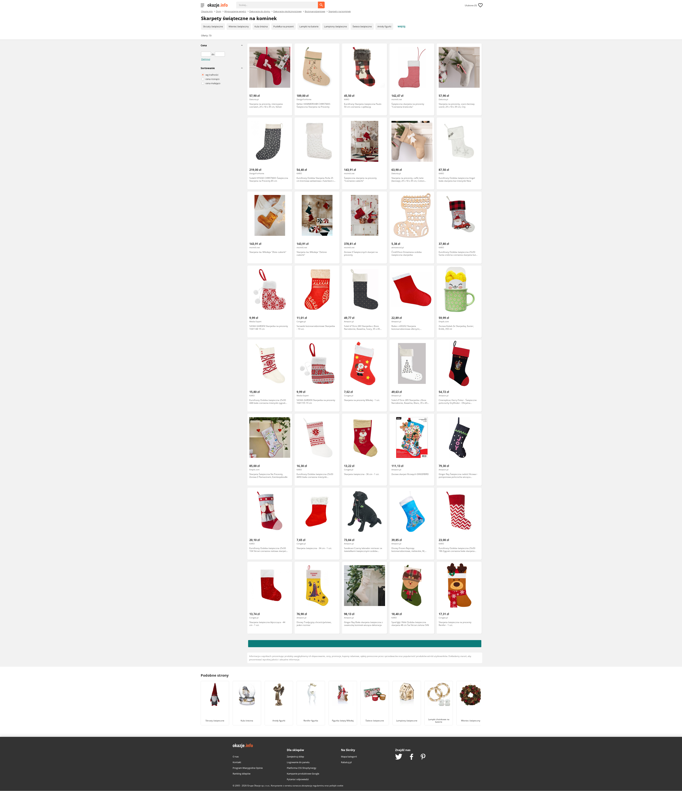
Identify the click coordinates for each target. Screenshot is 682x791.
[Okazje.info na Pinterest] (423, 757)
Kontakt (237, 762)
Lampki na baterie (308, 26)
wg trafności (211, 74)
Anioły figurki (384, 26)
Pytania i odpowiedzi (298, 779)
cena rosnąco (212, 79)
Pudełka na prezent (283, 26)
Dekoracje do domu (259, 11)
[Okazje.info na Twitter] (398, 757)
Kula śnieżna (261, 26)
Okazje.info (207, 11)
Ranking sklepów (241, 773)
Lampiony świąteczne (335, 26)
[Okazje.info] (219, 5)
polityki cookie (336, 785)
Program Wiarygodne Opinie (248, 768)
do (213, 54)
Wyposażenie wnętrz (235, 11)
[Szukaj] (279, 3)
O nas (236, 756)
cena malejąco (212, 83)
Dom (218, 11)
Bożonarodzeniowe (315, 11)
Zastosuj (205, 59)
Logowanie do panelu (298, 762)
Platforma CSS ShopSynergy (301, 768)
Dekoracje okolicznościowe (287, 11)
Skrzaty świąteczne (213, 26)
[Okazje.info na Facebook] (411, 757)
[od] (206, 54)
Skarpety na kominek (339, 11)
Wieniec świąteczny (239, 26)
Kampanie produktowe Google (303, 773)
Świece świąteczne (362, 26)
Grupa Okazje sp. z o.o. (258, 785)
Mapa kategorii (349, 756)
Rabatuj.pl (346, 762)
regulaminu (318, 785)
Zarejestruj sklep (295, 756)
